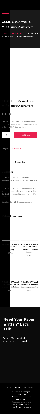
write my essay (20, 394)
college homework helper (21, 392)
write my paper (21, 399)
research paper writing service (21, 407)
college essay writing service (21, 397)
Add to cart (26, 135)
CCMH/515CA (15, 148)
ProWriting (16, 387)
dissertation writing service (20, 404)
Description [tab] (20, 162)
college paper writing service (21, 402)
